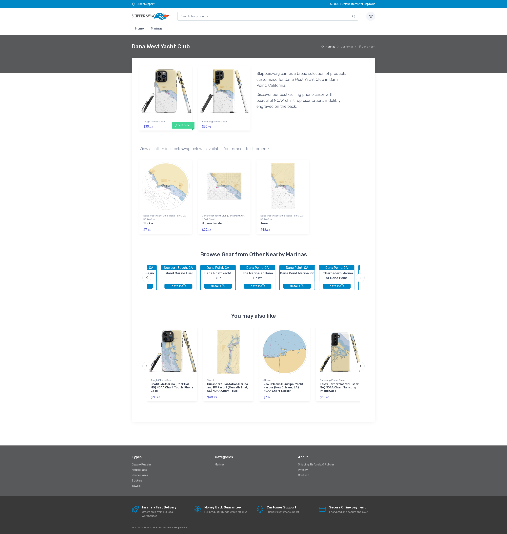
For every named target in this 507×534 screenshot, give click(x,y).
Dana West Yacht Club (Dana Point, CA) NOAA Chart (165, 217)
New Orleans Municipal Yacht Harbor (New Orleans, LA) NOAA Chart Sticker (283, 387)
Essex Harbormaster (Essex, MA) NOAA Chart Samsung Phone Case (339, 387)
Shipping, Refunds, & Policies (316, 464)
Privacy (303, 470)
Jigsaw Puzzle (212, 223)
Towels (136, 486)
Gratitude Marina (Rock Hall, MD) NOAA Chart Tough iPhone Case (172, 387)
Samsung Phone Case (214, 121)
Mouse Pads (139, 470)
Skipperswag (180, 527)
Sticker (148, 223)
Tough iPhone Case (154, 121)
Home (139, 28)
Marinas (156, 28)
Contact (303, 475)
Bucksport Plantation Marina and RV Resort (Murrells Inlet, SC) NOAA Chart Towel (227, 387)
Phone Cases (140, 475)
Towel (264, 223)
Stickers (137, 480)
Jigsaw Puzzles (142, 464)
